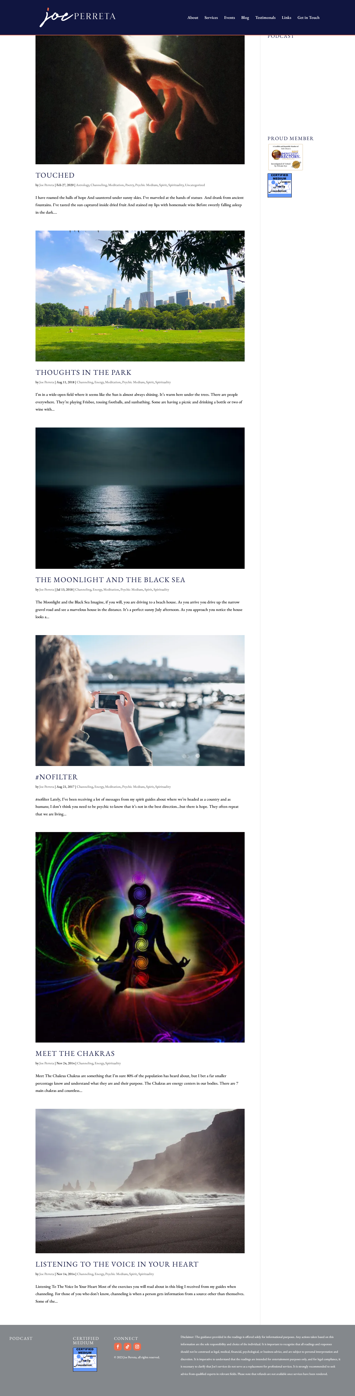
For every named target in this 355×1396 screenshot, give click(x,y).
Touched (55, 175)
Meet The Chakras (75, 1053)
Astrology (82, 185)
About (192, 18)
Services (211, 18)
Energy (99, 382)
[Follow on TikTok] (127, 1347)
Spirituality (176, 185)
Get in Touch (309, 18)
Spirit (163, 185)
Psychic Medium (146, 185)
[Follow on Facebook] (118, 1347)
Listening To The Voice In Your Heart (117, 1264)
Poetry (129, 185)
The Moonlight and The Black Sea (111, 579)
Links (286, 18)
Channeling (99, 185)
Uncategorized (195, 185)
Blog (245, 18)
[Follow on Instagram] (137, 1347)
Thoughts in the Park (84, 372)
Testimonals (265, 18)
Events (229, 18)
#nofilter (57, 776)
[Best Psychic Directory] (286, 169)
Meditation (116, 185)
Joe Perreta (46, 185)
